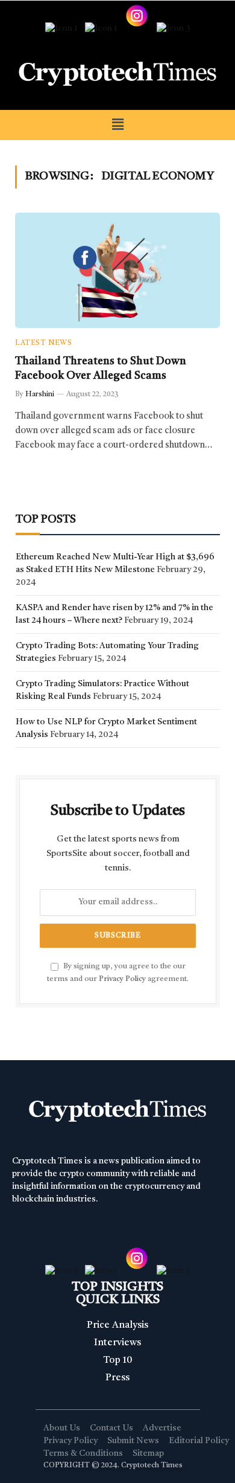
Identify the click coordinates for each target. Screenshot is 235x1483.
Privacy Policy (122, 979)
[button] (117, 125)
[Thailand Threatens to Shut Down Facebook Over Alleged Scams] (117, 270)
